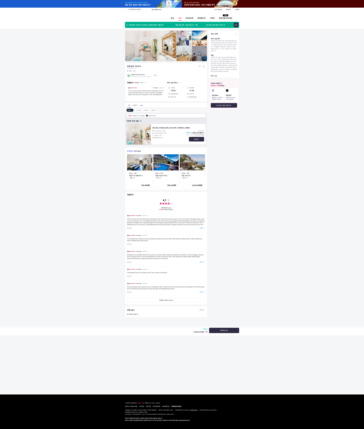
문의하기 (202, 310)
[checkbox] (147, 115)
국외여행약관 (156, 406)
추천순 (129, 110)
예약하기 (196, 139)
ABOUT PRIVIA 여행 (131, 406)
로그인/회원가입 (218, 9)
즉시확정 (146, 110)
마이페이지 (228, 9)
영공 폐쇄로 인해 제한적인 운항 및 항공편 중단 (162, 9)
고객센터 (237, 9)
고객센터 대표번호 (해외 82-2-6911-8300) (142, 403)
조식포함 (139, 110)
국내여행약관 (165, 406)
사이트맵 (141, 406)
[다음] (205, 171)
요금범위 (153, 110)
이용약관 (148, 406)
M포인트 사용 (152, 115)
